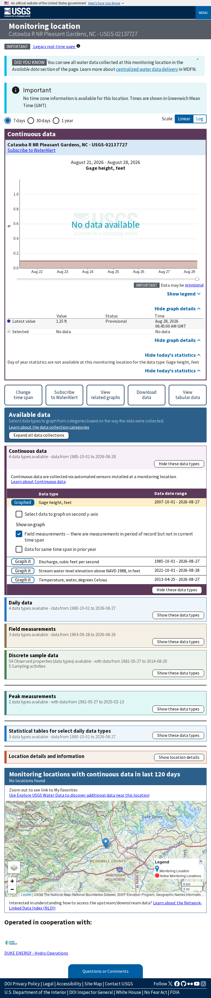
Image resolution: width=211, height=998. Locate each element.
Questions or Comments (105, 971)
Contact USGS (119, 984)
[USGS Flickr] (190, 985)
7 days (19, 121)
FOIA (174, 992)
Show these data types (178, 615)
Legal (48, 984)
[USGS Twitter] (170, 985)
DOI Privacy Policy (22, 984)
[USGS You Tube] (196, 985)
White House (128, 992)
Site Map (93, 984)
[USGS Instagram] (203, 985)
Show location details (179, 757)
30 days (43, 121)
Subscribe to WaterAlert (31, 150)
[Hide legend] (201, 861)
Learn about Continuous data (38, 481)
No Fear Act (155, 992)
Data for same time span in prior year (60, 549)
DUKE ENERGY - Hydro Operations (36, 953)
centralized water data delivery (147, 69)
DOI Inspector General (91, 992)
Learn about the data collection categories (49, 427)
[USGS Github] (183, 985)
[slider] (197, 279)
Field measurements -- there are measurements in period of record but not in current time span (108, 537)
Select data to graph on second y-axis (61, 514)
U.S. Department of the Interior (35, 992)
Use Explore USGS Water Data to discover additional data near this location (79, 795)
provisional (194, 285)
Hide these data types (179, 463)
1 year (67, 121)
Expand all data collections (38, 435)
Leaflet (26, 894)
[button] (105, 843)
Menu (203, 12)
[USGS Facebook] (177, 985)
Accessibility (69, 984)
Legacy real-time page (54, 46)
